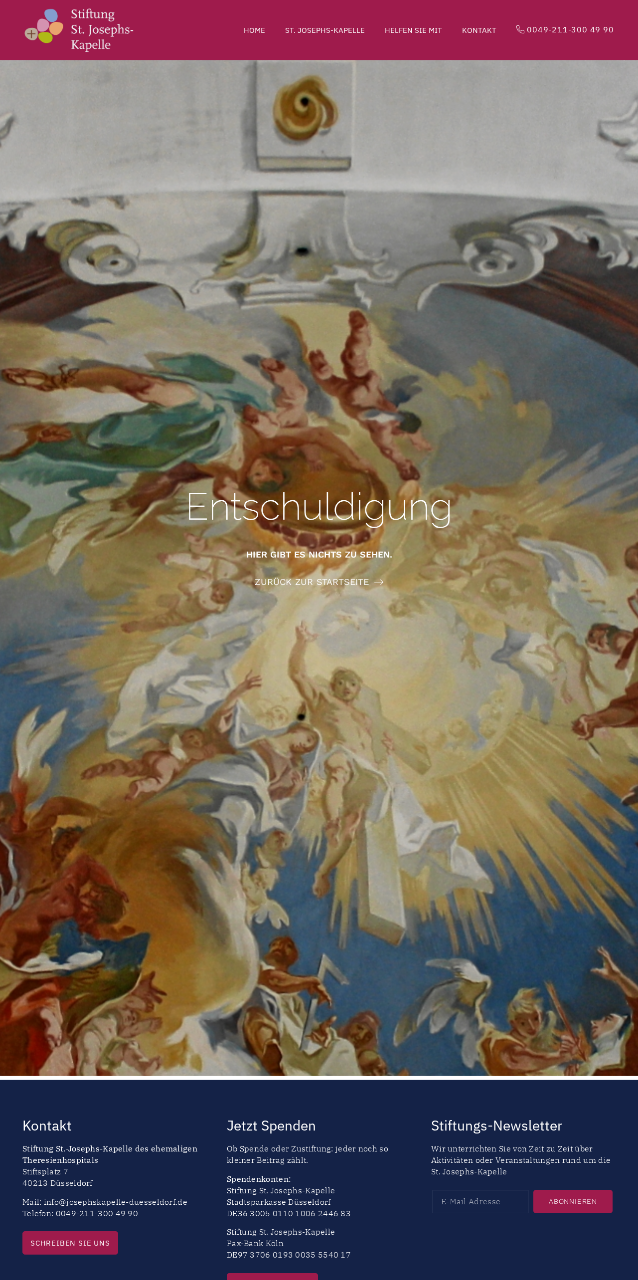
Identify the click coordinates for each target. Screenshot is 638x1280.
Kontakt (479, 30)
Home (254, 30)
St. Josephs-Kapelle (325, 30)
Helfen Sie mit (413, 30)
